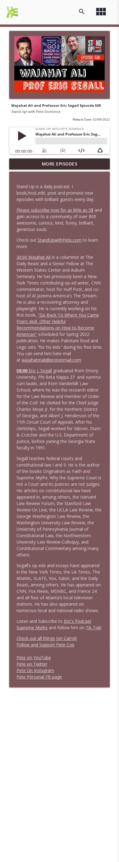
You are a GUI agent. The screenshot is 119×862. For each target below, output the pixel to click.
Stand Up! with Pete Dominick (35, 111)
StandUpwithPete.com (59, 240)
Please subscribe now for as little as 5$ (54, 210)
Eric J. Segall (34, 370)
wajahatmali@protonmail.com (51, 360)
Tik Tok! (93, 627)
